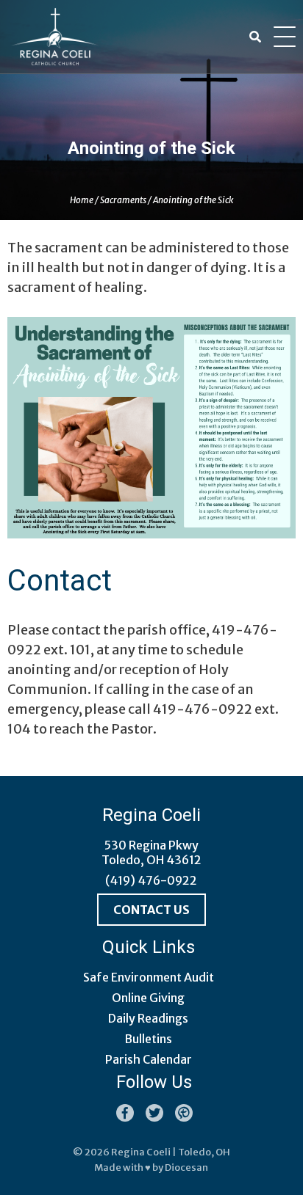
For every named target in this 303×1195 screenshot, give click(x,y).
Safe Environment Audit (148, 977)
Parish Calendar (148, 1059)
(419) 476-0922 (151, 880)
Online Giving (148, 997)
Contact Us (151, 909)
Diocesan (186, 1167)
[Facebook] (125, 1113)
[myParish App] (184, 1113)
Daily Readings (148, 1018)
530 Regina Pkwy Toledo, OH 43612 (151, 852)
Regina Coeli (141, 1152)
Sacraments (123, 199)
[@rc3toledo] (154, 1113)
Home (81, 199)
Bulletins (148, 1038)
